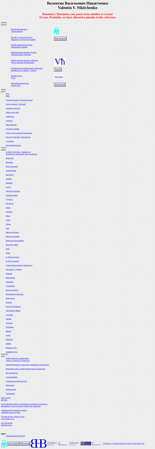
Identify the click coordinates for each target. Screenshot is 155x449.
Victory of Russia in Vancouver (18, 361)
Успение (9, 323)
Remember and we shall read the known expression (25, 369)
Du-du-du (9, 204)
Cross (13, 78)
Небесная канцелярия (15, 241)
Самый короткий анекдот (16, 381)
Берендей (10, 158)
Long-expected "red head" (16, 104)
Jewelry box (15, 85)
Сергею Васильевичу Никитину (19, 265)
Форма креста (16, 76)
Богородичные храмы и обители (24, 60)
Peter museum (60, 38)
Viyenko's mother (12, 129)
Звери (8, 208)
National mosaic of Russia (21, 55)
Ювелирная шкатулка (20, 83)
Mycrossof (59, 77)
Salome (9, 319)
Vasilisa (9, 179)
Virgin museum (17, 31)
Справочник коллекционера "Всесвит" (27, 68)
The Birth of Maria (13, 311)
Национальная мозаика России (24, 52)
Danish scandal (11, 195)
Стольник (10, 141)
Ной (7, 249)
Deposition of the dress (14, 294)
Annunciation (11, 171)
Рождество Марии (13, 307)
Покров (9, 274)
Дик (7, 94)
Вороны (9, 183)
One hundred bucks (13, 145)
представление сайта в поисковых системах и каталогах (24, 404)
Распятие (9, 282)
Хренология (11, 389)
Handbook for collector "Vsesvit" (24, 70)
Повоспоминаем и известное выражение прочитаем (27, 365)
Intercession (10, 278)
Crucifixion (10, 286)
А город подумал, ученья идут (18, 152)
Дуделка (9, 199)
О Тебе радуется (12, 257)
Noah (8, 253)
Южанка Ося (11, 348)
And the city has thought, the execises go (21, 154)
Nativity (9, 302)
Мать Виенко (11, 125)
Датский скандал (13, 191)
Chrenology (10, 394)
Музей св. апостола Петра (21, 37)
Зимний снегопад (13, 108)
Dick (8, 96)
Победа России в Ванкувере (17, 358)
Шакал (8, 331)
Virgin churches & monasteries (23, 63)
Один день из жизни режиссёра (19, 133)
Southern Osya (11, 352)
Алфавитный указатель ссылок (14, 410)
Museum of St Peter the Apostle (23, 40)
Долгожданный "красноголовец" (19, 100)
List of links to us (7, 419)
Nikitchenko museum (19, 47)
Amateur (9, 121)
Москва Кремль (12, 232)
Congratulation (11, 377)
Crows (8, 187)
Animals (9, 212)
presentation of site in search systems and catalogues (21, 406)
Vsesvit (58, 69)
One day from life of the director (18, 137)
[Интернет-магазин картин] (63, 445)
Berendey (9, 162)
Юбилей (9, 339)
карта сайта (5, 398)
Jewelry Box (60, 84)
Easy (8, 228)
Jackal (8, 335)
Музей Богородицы (19, 29)
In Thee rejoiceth (12, 261)
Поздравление (12, 373)
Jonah (8, 220)
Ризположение (12, 290)
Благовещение (12, 166)
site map (4, 400)
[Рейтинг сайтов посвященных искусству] (97, 445)
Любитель (10, 116)
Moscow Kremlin (12, 236)
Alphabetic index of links (10, 412)
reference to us (6, 425)
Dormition (10, 327)
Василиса (10, 175)
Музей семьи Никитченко (21, 45)
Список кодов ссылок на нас (13, 417)
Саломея (9, 315)
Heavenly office (12, 245)
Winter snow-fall (12, 112)
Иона (8, 216)
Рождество (10, 298)
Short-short (10, 385)
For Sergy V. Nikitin (13, 269)
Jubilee (8, 344)
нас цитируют (7, 423)
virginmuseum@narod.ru (15, 436)
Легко (8, 224)
